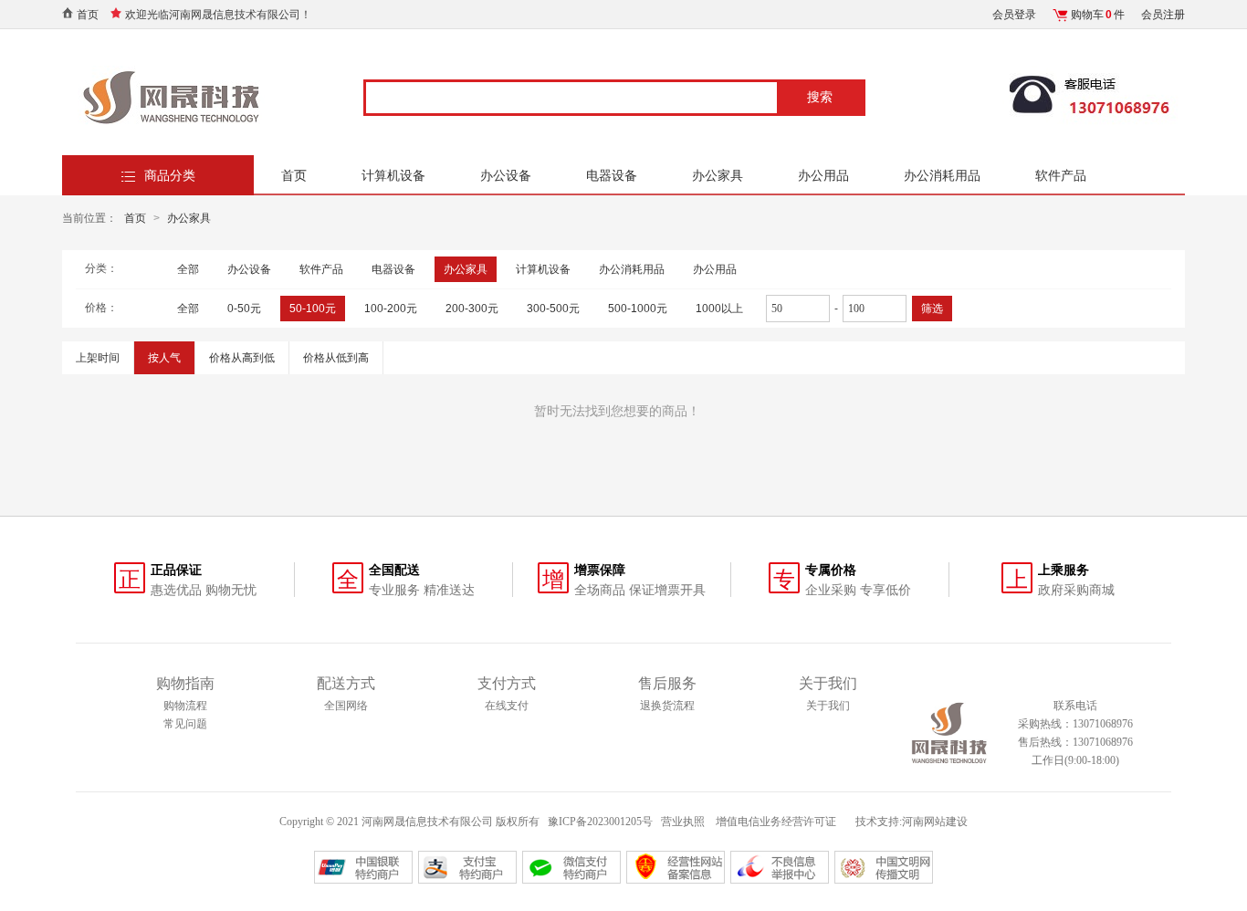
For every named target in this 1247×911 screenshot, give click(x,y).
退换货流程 (667, 705)
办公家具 (717, 175)
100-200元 (390, 308)
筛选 (932, 308)
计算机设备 (393, 175)
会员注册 (1163, 14)
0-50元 (244, 308)
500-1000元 (637, 308)
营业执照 (683, 821)
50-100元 (312, 308)
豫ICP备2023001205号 (600, 821)
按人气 (164, 357)
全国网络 (346, 705)
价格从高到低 (242, 357)
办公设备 (505, 175)
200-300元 (471, 308)
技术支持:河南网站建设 (911, 821)
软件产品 (1060, 175)
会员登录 (1014, 14)
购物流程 (185, 705)
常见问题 (185, 723)
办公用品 (823, 175)
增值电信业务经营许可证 (777, 821)
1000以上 (719, 308)
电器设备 (611, 175)
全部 (188, 269)
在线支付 (507, 705)
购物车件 (1098, 14)
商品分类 (169, 175)
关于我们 (828, 705)
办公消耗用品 (942, 175)
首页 (88, 14)
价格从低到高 (336, 357)
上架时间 (98, 357)
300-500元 (553, 308)
